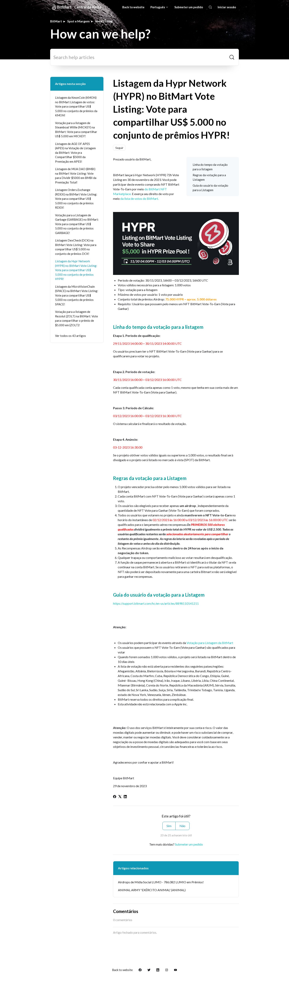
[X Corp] (119, 797)
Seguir (119, 147)
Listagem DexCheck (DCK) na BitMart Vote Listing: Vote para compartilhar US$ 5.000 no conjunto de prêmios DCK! (75, 247)
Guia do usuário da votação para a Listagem (210, 188)
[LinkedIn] (125, 797)
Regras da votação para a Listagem (209, 177)
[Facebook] (114, 797)
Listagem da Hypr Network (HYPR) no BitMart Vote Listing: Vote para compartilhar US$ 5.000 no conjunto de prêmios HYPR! (76, 270)
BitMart (56, 21)
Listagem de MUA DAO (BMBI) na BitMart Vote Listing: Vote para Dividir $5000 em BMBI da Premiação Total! (75, 175)
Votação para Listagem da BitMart (210, 643)
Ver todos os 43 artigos (70, 335)
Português (158, 7)
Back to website (133, 7)
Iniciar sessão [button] (227, 7)
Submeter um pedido (188, 7)
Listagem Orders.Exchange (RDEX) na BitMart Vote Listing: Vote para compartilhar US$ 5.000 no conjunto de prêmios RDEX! (76, 198)
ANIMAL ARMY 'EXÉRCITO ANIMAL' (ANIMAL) (152, 890)
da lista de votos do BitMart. (139, 198)
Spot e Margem (78, 21)
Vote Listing (103, 21)
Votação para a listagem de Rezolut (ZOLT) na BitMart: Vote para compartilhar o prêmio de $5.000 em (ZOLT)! (76, 318)
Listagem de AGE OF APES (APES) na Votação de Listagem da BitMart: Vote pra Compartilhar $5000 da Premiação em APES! (75, 152)
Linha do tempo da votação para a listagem (210, 167)
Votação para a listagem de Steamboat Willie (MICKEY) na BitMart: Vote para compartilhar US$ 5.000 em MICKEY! (76, 129)
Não (182, 826)
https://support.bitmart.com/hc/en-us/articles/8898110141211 (156, 603)
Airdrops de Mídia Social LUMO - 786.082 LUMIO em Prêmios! (161, 882)
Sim (169, 826)
